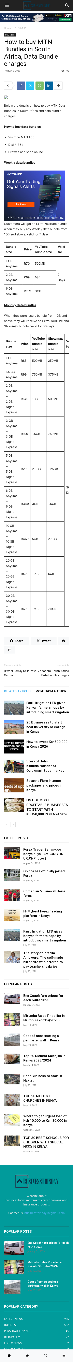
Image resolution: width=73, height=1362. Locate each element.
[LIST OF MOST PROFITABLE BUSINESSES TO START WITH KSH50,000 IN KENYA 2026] (14, 805)
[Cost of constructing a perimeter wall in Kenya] (12, 1040)
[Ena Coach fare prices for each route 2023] (12, 998)
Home (7, 28)
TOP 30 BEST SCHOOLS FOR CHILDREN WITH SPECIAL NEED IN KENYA (46, 1142)
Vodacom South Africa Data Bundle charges (53, 673)
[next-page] (13, 824)
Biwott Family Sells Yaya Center (20, 673)
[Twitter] (30, 86)
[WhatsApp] (39, 86)
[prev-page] (6, 824)
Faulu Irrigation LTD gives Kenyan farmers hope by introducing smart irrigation (47, 707)
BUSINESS (20, 28)
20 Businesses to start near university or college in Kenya (46, 727)
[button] (6, 5)
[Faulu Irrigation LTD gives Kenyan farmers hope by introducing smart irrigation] (14, 708)
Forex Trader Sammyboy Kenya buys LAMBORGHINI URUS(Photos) (43, 853)
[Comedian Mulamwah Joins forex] (12, 895)
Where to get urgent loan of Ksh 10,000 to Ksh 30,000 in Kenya (45, 1120)
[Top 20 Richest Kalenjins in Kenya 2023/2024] (12, 1059)
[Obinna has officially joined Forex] (12, 875)
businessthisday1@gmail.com (44, 1213)
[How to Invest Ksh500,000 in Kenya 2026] (14, 746)
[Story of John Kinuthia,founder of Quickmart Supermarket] (14, 766)
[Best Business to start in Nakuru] (12, 1079)
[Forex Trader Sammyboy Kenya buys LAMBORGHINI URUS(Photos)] (12, 853)
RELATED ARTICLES (17, 691)
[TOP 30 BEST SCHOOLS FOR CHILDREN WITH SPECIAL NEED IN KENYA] (12, 1141)
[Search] (67, 5)
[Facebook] (21, 86)
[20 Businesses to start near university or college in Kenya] (14, 727)
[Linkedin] (49, 86)
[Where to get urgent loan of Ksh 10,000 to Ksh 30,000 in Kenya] (12, 1120)
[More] (58, 86)
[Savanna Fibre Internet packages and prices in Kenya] (14, 785)
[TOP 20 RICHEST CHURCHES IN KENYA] (12, 1100)
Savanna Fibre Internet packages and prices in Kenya (44, 785)
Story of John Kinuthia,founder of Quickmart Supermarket (45, 766)
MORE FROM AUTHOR (50, 691)
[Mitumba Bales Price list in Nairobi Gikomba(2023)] (12, 1019)
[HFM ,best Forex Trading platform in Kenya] (12, 915)
